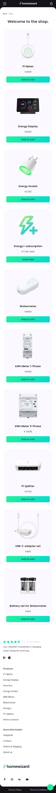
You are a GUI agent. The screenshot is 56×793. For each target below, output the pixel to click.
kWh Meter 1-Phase (28, 366)
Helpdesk (8, 735)
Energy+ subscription (28, 246)
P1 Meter (28, 66)
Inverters (7, 685)
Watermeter (28, 306)
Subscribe (28, 259)
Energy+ (7, 708)
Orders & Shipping (12, 746)
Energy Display (28, 126)
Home (4, 14)
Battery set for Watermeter (28, 605)
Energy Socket (28, 186)
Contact (7, 740)
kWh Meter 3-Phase (28, 426)
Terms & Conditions (39, 789)
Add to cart (28, 79)
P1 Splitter (28, 486)
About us (7, 752)
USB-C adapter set (28, 546)
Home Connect (11, 719)
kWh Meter (8, 696)
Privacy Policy (14, 789)
